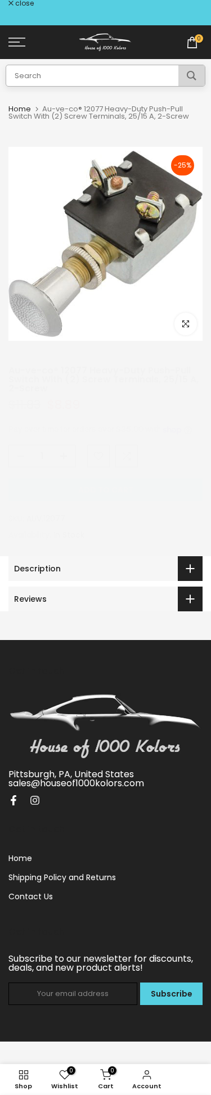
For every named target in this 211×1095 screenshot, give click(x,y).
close (24, 3)
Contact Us (30, 896)
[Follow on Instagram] (35, 800)
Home (19, 108)
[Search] (191, 75)
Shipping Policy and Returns (62, 877)
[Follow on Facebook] (13, 800)
